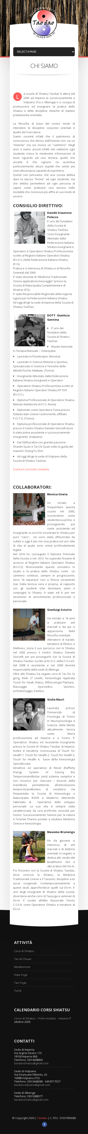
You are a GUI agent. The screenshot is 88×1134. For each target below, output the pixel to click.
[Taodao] (44, 39)
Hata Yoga (20, 975)
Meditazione (22, 967)
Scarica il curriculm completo (31, 469)
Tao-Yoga (20, 983)
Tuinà (17, 990)
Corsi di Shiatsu (24, 951)
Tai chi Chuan (22, 959)
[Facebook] (44, 1126)
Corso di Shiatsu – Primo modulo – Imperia (41, 1018)
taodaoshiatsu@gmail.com (31, 1063)
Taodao (42, 1118)
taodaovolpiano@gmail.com (32, 1085)
